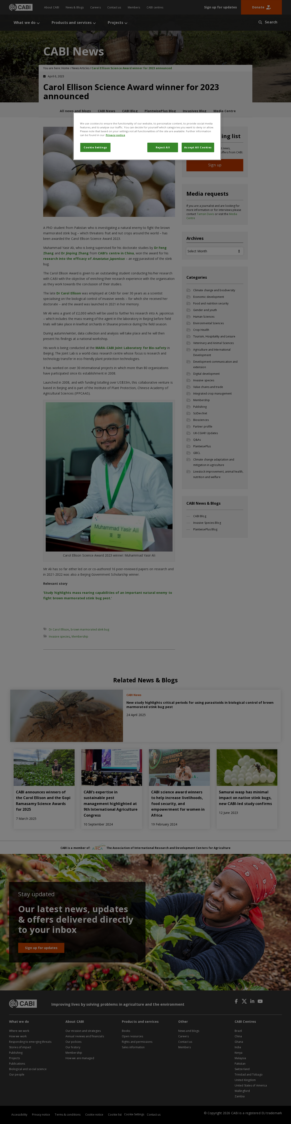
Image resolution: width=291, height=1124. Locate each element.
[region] (147, 136)
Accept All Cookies (198, 147)
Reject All (163, 147)
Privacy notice (115, 135)
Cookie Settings (95, 147)
